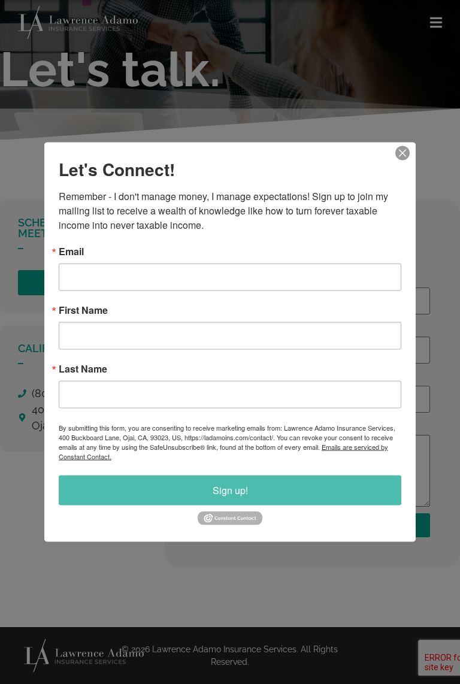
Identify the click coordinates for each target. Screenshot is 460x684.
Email (71, 251)
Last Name (83, 369)
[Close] (402, 153)
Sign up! (230, 490)
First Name (83, 310)
